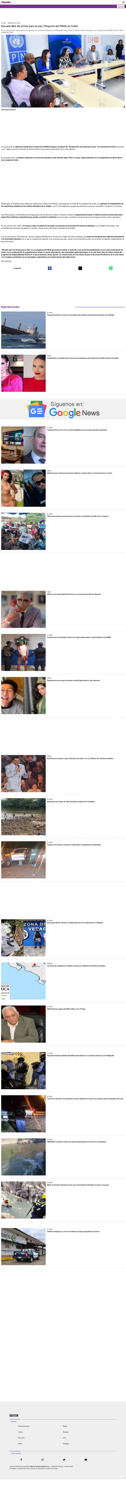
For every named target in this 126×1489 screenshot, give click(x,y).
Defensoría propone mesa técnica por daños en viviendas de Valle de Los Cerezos (78, 516)
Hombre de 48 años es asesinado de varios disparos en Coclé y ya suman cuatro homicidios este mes (85, 1099)
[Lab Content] (63, 1416)
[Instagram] (42, 1460)
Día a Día (21, 1438)
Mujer (20, 1444)
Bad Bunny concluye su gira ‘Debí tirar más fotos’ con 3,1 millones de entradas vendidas (80, 758)
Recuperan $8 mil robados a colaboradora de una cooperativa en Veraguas (75, 923)
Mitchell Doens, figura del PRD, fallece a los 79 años (66, 1009)
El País (49, 312)
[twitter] (64, 1460)
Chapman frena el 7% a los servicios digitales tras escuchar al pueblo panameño (77, 430)
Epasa (65, 1426)
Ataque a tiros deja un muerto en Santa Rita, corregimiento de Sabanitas (74, 845)
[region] (63, 16)
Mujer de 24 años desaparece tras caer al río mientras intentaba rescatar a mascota (78, 1185)
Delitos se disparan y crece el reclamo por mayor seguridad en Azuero (73, 1231)
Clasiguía (66, 1444)
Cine (64, 1438)
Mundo (49, 963)
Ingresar (121, 6)
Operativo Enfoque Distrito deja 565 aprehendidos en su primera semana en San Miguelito (80, 1055)
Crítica (20, 1432)
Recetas (65, 1432)
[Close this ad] (124, 1477)
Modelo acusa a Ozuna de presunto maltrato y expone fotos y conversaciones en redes (79, 473)
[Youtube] (86, 1460)
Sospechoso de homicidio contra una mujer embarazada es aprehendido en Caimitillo (79, 637)
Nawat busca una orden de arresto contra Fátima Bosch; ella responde (73, 680)
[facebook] (21, 1460)
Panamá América (23, 1426)
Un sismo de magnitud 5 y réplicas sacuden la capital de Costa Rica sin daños (76, 966)
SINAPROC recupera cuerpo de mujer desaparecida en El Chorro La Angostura (76, 1142)
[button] (49, 268)
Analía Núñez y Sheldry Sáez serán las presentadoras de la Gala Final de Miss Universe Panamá (83, 358)
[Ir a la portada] (6, 2)
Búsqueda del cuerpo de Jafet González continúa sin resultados (71, 801)
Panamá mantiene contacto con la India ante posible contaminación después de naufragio (80, 315)
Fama (49, 356)
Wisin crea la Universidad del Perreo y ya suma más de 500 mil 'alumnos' (74, 594)
